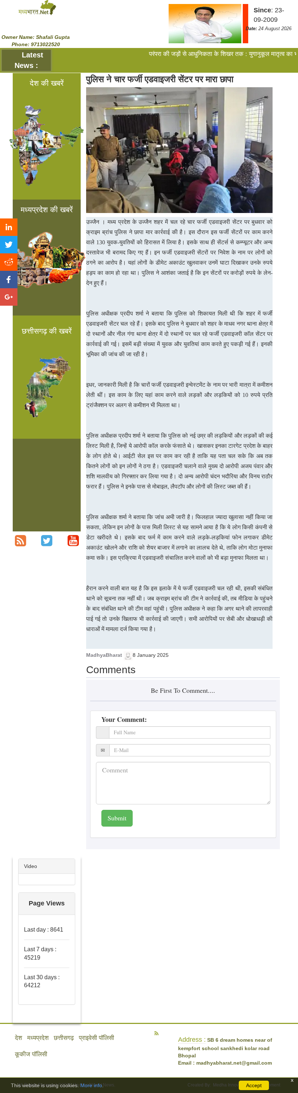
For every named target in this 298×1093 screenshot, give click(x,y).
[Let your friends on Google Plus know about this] (8, 297)
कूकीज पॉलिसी (31, 1054)
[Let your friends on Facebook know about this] (8, 279)
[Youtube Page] (73, 540)
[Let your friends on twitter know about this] (8, 244)
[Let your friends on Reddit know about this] (8, 262)
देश (18, 1037)
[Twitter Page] (46, 540)
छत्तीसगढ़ (64, 1037)
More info (91, 1085)
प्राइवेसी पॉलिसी (96, 1037)
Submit (117, 817)
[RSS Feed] (20, 540)
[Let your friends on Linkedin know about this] (8, 227)
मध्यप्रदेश (38, 1037)
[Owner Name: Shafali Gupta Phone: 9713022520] (37, 7)
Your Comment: (124, 719)
